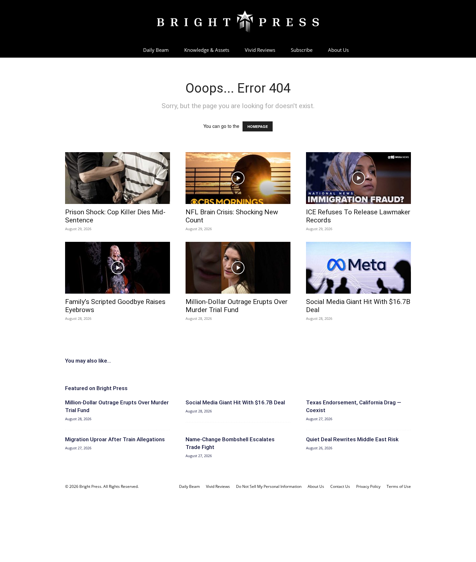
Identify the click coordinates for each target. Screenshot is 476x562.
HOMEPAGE (257, 126)
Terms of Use (399, 486)
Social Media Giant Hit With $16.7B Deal (235, 402)
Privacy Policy (368, 486)
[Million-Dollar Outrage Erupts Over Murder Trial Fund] (238, 268)
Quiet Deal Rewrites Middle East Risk (352, 439)
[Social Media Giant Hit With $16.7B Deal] (358, 268)
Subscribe (301, 50)
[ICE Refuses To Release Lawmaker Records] (358, 178)
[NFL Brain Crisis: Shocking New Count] (238, 178)
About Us (338, 50)
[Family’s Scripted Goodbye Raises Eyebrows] (117, 268)
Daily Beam (156, 50)
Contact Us (340, 486)
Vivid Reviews (260, 50)
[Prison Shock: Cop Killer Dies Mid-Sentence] (117, 178)
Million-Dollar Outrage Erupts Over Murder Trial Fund (237, 306)
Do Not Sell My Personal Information (268, 486)
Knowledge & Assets (206, 50)
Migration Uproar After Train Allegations (115, 439)
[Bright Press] (238, 21)
